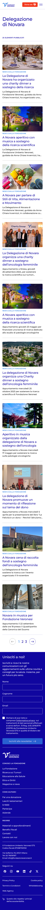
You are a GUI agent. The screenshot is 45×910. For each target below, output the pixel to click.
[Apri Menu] (40, 4)
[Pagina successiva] (32, 641)
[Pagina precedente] (12, 641)
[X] (36, 871)
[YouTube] (17, 871)
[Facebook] (4, 871)
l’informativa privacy (25, 720)
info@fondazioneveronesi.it (20, 858)
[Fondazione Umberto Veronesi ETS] (8, 5)
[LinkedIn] (24, 871)
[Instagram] (11, 871)
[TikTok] (30, 871)
